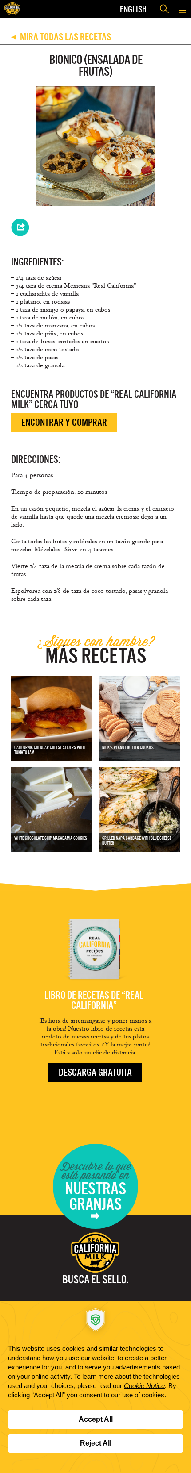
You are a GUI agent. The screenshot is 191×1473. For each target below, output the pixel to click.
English (133, 9)
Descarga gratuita (95, 1072)
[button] (182, 9)
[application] (95, 1387)
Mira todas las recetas (61, 36)
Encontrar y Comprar (64, 422)
